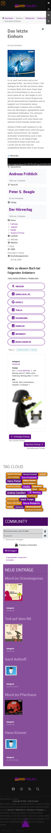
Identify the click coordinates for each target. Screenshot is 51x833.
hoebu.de (20, 326)
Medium (14, 242)
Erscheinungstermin (19, 256)
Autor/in (14, 185)
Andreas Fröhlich (23, 174)
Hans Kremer (16, 732)
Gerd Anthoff (15, 659)
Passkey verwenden (28, 545)
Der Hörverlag (20, 209)
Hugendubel (21, 318)
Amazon (19, 287)
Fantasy (14, 224)
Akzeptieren (7, 830)
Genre (13, 220)
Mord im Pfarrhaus (20, 694)
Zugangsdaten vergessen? (16, 557)
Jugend (14, 227)
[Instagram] (48, 9)
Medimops (20, 334)
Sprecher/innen (12, 687)
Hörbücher (16, 364)
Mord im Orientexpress (24, 578)
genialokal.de (22, 294)
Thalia (18, 310)
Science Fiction (17, 233)
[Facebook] (48, 3)
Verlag (13, 202)
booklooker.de (23, 342)
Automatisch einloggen (15, 540)
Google (19, 302)
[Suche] (48, 21)
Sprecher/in (15, 167)
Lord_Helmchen (24, 371)
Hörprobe (14, 156)
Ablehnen (20, 830)
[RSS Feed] (48, 15)
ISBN (12, 249)
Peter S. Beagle (22, 192)
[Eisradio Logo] (25, 5)
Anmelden (10, 560)
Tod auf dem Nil (18, 618)
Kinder (13, 230)
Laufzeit (14, 236)
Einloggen (12, 551)
